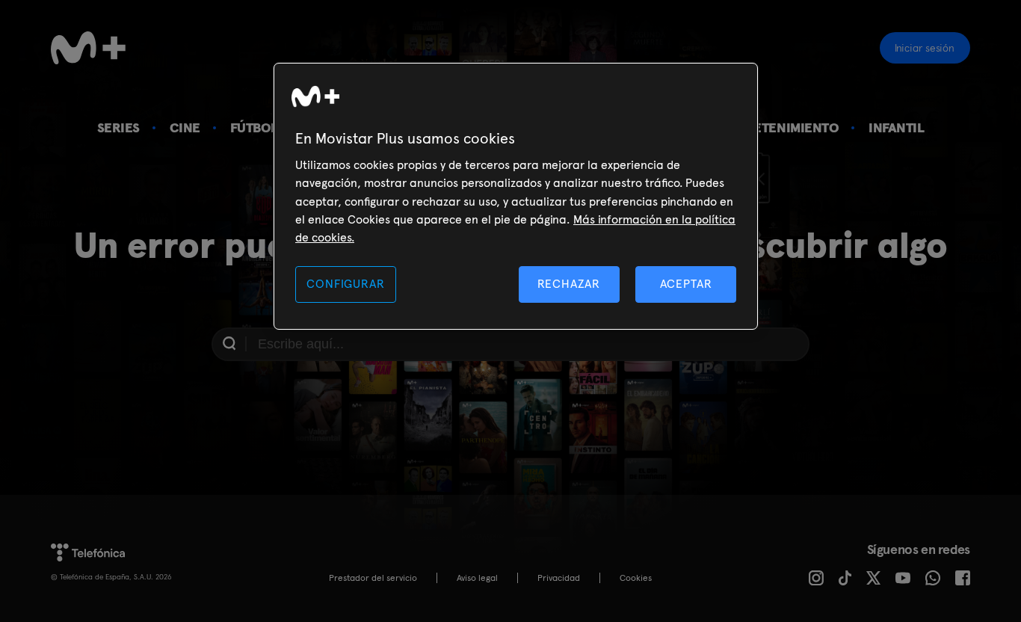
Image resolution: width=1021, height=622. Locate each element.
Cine (185, 127)
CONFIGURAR (345, 284)
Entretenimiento (780, 127)
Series (118, 127)
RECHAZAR (568, 284)
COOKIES (636, 578)
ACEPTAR (686, 284)
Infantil (896, 127)
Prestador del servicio (373, 578)
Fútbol (254, 127)
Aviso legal (477, 578)
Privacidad (558, 578)
